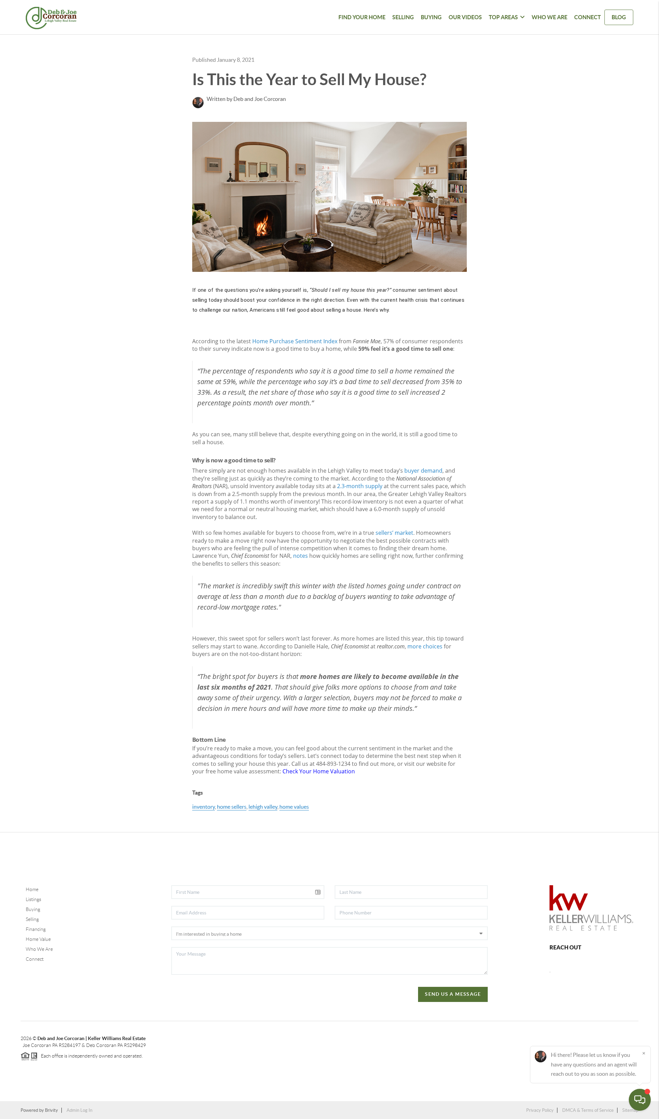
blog (619, 17)
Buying (33, 909)
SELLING (403, 17)
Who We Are (549, 17)
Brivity (51, 1110)
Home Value (38, 939)
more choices (424, 646)
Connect (35, 959)
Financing (36, 929)
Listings (33, 899)
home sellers (231, 807)
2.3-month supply (359, 486)
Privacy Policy (540, 1110)
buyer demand (423, 470)
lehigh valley (262, 807)
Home (32, 889)
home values (294, 807)
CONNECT (587, 17)
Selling (32, 919)
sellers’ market (394, 533)
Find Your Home (361, 17)
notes (300, 556)
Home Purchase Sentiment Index (294, 341)
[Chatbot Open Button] (640, 1100)
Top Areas (503, 17)
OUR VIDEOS (465, 17)
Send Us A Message (453, 994)
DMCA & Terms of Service (588, 1110)
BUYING (431, 17)
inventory (203, 807)
